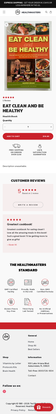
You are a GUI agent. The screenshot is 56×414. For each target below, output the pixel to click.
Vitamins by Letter (12, 363)
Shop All (32, 345)
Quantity (7, 120)
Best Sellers (34, 349)
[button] (4, 12)
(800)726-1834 (45, 370)
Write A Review (28, 205)
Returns (32, 409)
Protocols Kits (10, 367)
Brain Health (9, 371)
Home (31, 341)
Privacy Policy (18, 409)
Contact (32, 375)
